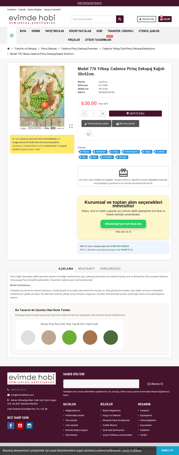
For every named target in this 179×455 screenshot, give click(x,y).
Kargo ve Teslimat (112, 415)
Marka (81, 81)
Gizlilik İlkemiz (110, 425)
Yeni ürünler (71, 420)
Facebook (10, 425)
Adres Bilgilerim (148, 420)
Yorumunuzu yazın (98, 123)
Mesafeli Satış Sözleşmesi (116, 420)
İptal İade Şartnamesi (113, 430)
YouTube (20, 425)
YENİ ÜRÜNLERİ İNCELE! (89, 3)
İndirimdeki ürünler (75, 415)
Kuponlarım (146, 425)
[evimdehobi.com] (32, 19)
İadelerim (145, 430)
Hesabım (11, 9)
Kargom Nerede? (52, 9)
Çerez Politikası (132, 450)
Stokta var (83, 88)
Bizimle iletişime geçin (77, 430)
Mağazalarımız (73, 410)
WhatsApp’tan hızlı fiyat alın (123, 223)
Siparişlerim (146, 415)
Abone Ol (157, 384)
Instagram (29, 425)
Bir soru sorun (127, 123)
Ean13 (81, 92)
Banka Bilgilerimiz (112, 410)
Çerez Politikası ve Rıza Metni (117, 435)
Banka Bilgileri (35, 9)
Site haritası (71, 435)
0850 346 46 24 (18, 389)
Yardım (143, 435)
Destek (22, 9)
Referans (83, 85)
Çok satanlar (72, 425)
